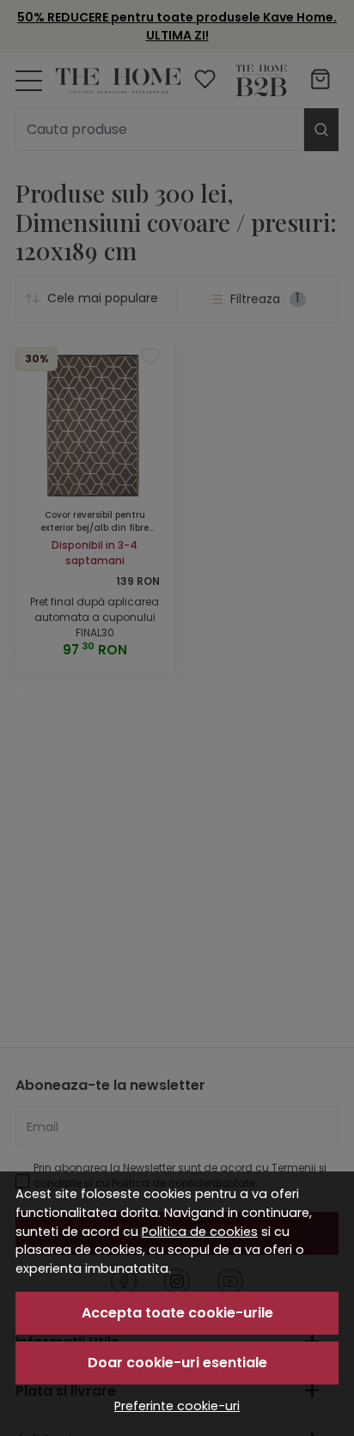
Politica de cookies (200, 1231)
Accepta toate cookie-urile (177, 1313)
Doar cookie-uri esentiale (177, 1362)
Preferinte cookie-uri (177, 1406)
